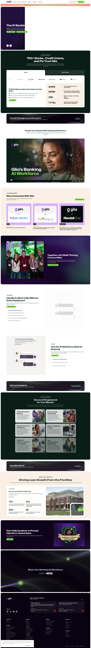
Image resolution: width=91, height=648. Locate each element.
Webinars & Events (68, 622)
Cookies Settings (27, 645)
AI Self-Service (28, 635)
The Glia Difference (49, 623)
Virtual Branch (8, 629)
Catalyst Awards (48, 632)
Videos (67, 623)
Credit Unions (24, 1)
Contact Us (67, 636)
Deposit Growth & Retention (10, 632)
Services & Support (49, 629)
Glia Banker (28, 622)
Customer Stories (48, 633)
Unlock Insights (28, 632)
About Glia (67, 632)
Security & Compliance (49, 622)
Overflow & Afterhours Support (11, 635)
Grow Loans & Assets (29, 629)
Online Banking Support (10, 628)
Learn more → (64, 4)
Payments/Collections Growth (11, 633)
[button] (15, 2)
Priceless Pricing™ (68, 635)
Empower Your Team (29, 631)
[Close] (32, 641)
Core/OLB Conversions (9, 636)
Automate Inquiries (29, 628)
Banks (19, 1)
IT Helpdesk (8, 639)
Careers (67, 633)
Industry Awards (68, 625)
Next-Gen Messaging (29, 638)
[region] (17, 643)
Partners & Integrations (49, 625)
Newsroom (67, 626)
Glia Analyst (28, 625)
